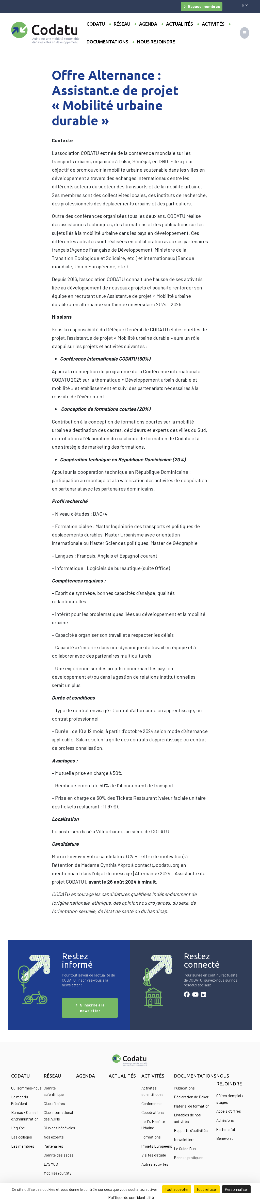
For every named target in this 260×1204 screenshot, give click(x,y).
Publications (184, 1088)
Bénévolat (224, 1138)
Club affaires (54, 1103)
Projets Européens (156, 1146)
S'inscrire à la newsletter (92, 1008)
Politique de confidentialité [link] (131, 1197)
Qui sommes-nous (26, 1088)
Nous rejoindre (156, 41)
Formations (151, 1137)
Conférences (151, 1103)
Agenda (148, 23)
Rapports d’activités (191, 1130)
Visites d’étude (153, 1155)
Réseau (122, 23)
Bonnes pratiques (188, 1157)
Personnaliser (236, 1189)
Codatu (96, 23)
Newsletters (184, 1139)
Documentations (107, 41)
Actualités (179, 23)
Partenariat (225, 1129)
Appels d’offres (228, 1111)
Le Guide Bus (185, 1148)
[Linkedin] (203, 995)
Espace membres (204, 6)
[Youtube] (195, 995)
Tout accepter (177, 1189)
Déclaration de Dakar (191, 1097)
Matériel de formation (191, 1106)
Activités (213, 23)
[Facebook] (187, 995)
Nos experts (54, 1137)
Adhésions (225, 1120)
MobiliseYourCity (57, 1173)
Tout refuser (206, 1189)
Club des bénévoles (59, 1128)
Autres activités (154, 1164)
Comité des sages (59, 1155)
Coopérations (152, 1112)
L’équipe (18, 1128)
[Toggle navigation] (244, 33)
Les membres (22, 1146)
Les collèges (21, 1137)
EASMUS (51, 1164)
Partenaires (53, 1146)
